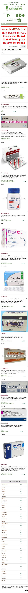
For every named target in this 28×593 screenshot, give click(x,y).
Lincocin (3, 406)
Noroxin (3, 491)
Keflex (3, 525)
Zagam (3, 516)
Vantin (3, 546)
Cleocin (3, 379)
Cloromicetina (5, 564)
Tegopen (4, 557)
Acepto (26, 590)
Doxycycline (4, 266)
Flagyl (2, 223)
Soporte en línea (8, 13)
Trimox (3, 566)
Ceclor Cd (4, 512)
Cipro (3, 539)
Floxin (3, 489)
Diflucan (3, 434)
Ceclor (3, 521)
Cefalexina (4, 530)
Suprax (3, 553)
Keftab (3, 498)
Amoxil (2, 142)
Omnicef (3, 309)
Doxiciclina (4, 500)
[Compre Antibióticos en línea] (14, 3)
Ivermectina (4, 484)
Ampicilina (4, 537)
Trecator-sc (4, 503)
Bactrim (3, 114)
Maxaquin (4, 573)
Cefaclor (3, 53)
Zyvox (3, 505)
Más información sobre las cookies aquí (10, 588)
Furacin (3, 90)
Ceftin (3, 541)
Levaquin (4, 509)
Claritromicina (5, 560)
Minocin (3, 487)
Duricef (3, 507)
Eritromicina (4, 523)
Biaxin (2, 184)
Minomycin (4, 519)
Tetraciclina (4, 514)
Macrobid (4, 550)
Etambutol (4, 535)
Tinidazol (4, 496)
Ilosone (2, 343)
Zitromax (4, 576)
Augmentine (4, 544)
